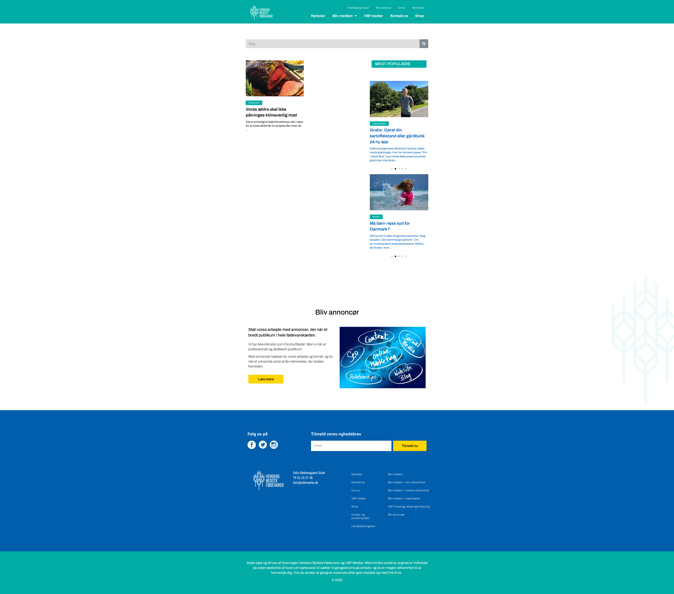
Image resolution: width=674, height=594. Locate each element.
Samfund (382, 123)
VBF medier (373, 16)
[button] (392, 163)
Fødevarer (254, 102)
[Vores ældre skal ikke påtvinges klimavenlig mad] (275, 78)
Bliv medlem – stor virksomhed (406, 476)
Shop (419, 16)
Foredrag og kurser (358, 8)
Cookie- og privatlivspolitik (360, 511)
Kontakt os (399, 16)
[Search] (423, 43)
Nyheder (318, 16)
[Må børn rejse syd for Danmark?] (399, 187)
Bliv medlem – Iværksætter (404, 493)
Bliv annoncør (383, 8)
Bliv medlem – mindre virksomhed (408, 484)
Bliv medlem (342, 16)
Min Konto (418, 8)
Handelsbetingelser (363, 520)
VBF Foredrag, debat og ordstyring (408, 501)
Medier (376, 211)
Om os (401, 8)
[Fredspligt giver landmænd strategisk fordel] (404, 99)
